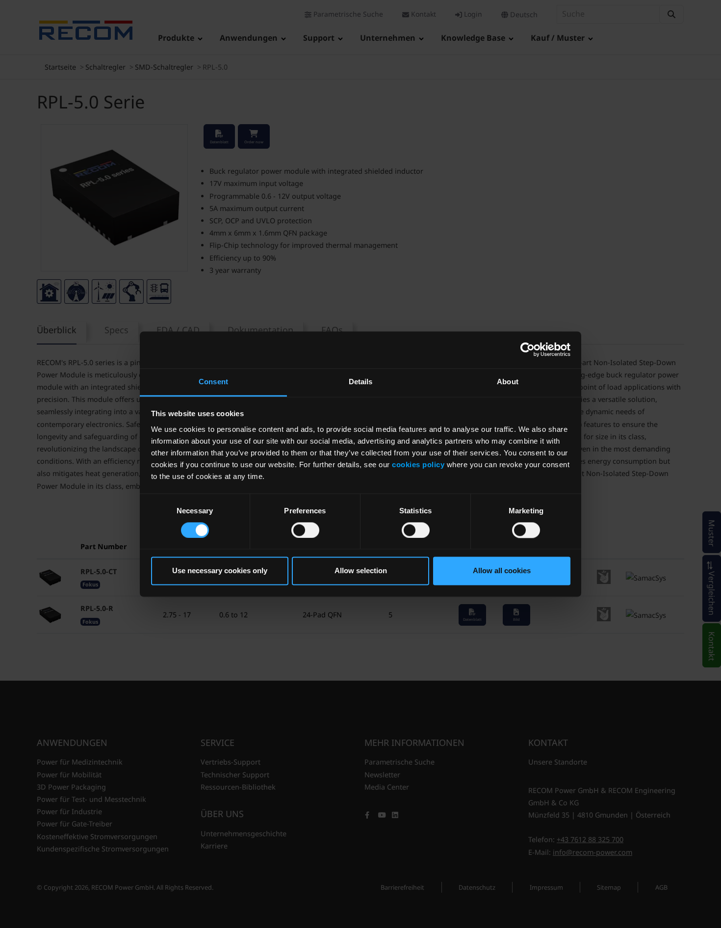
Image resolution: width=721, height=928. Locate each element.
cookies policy (418, 464)
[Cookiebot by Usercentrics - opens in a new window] (527, 349)
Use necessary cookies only (219, 571)
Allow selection (361, 571)
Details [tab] (361, 381)
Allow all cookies (502, 571)
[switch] (305, 530)
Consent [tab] (213, 381)
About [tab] (507, 381)
